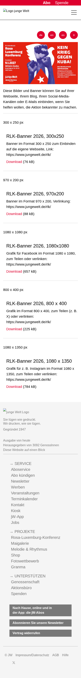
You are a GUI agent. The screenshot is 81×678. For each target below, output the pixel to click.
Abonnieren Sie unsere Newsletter (38, 623)
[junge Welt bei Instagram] (20, 665)
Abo (46, 3)
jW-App (17, 516)
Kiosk (15, 511)
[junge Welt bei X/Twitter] (14, 665)
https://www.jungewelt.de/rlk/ (28, 155)
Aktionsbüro (21, 588)
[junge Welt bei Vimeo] (34, 665)
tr (74, 35)
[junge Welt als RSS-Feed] (41, 665)
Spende (61, 3)
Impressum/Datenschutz (32, 655)
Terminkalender (24, 499)
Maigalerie (20, 543)
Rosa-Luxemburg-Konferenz (35, 537)
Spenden (19, 594)
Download (14, 162)
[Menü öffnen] (74, 13)
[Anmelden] (74, 3)
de (40, 35)
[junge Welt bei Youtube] (27, 665)
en (51, 35)
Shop (15, 555)
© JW (8, 655)
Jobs (15, 522)
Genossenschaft (25, 582)
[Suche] (65, 12)
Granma (18, 567)
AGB (55, 655)
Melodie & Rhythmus (29, 549)
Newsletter (20, 481)
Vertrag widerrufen (26, 633)
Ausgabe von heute (16, 440)
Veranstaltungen (25, 493)
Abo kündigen (23, 475)
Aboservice (20, 469)
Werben (18, 487)
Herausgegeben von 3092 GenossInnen (31, 445)
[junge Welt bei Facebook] (7, 665)
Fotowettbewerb (25, 561)
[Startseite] (16, 13)
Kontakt (17, 505)
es (63, 35)
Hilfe (65, 655)
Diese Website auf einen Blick (24, 450)
